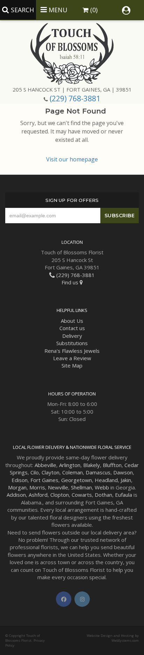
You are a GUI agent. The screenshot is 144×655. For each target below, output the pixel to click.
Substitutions (72, 343)
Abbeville (45, 464)
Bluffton (112, 464)
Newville (58, 487)
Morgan (17, 487)
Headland (106, 479)
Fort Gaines (44, 479)
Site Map (72, 365)
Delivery (72, 335)
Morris (37, 487)
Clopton (59, 494)
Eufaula (123, 494)
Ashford (38, 494)
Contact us (72, 328)
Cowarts (82, 494)
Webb (102, 487)
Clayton (50, 472)
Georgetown (76, 479)
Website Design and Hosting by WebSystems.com (113, 638)
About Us (72, 320)
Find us (71, 282)
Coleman (72, 472)
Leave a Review (72, 358)
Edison (20, 479)
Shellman (81, 487)
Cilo (34, 472)
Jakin (126, 479)
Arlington (69, 464)
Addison (16, 494)
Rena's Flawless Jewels (72, 350)
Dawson (123, 472)
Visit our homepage (72, 159)
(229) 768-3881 (75, 98)
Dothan (103, 494)
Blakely (91, 464)
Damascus (98, 472)
